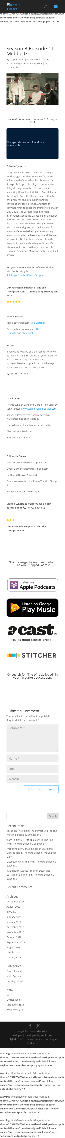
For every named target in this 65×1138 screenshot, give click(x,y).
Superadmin (17, 59)
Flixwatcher (38, 322)
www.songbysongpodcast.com (39, 408)
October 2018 (14, 937)
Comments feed (15, 1004)
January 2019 (13, 922)
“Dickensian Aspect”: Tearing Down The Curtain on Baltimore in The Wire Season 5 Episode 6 (30, 874)
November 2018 (15, 932)
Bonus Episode (14, 971)
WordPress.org (14, 1009)
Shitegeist (27, 333)
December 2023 (15, 901)
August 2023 (13, 906)
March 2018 (13, 952)
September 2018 (15, 942)
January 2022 (13, 916)
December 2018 (15, 927)
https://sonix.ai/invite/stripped (28, 275)
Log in (9, 994)
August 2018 (13, 947)
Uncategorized (14, 981)
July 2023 (11, 911)
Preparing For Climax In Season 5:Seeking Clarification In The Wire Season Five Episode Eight (31, 852)
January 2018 (13, 957)
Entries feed (13, 999)
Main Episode (34, 63)
